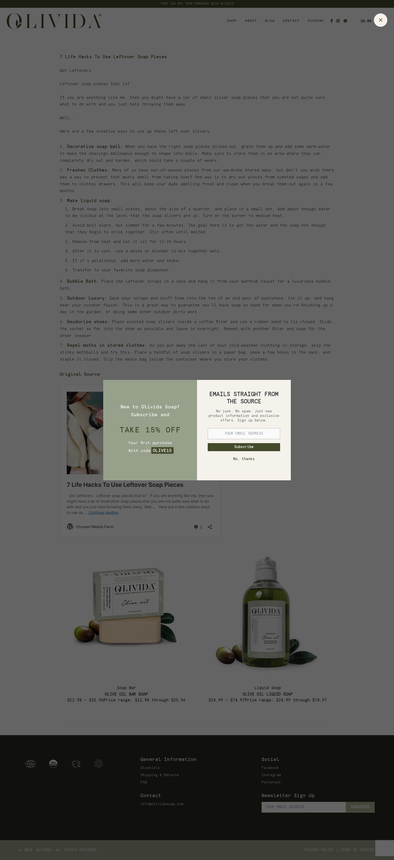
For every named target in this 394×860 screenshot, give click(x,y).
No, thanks (244, 459)
